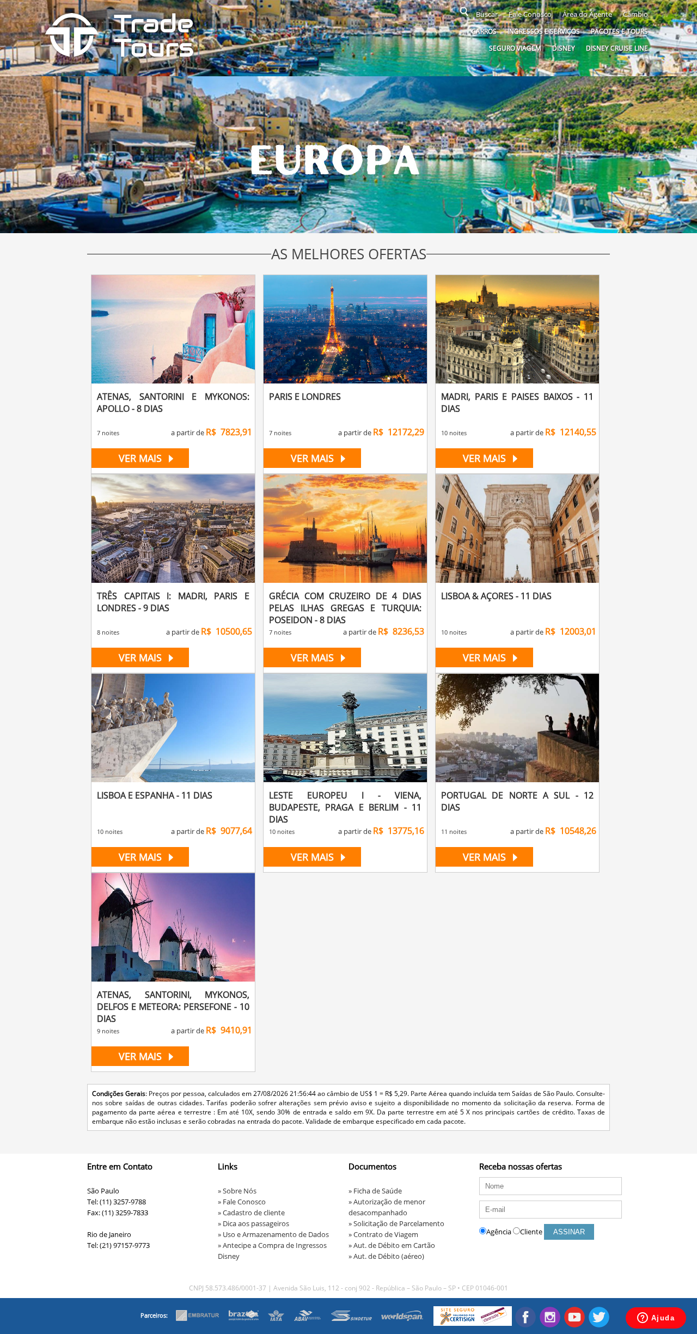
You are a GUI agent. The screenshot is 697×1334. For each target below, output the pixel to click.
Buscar (487, 14)
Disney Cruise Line (617, 48)
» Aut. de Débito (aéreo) (386, 1256)
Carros (484, 31)
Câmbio (635, 14)
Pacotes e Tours (619, 31)
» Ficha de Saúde (375, 1191)
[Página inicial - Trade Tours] (119, 56)
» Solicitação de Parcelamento (396, 1223)
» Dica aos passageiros (253, 1223)
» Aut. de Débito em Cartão (391, 1245)
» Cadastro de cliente (251, 1212)
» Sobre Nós (237, 1191)
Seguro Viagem (515, 48)
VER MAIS (140, 458)
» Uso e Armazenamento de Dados (273, 1234)
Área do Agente (587, 14)
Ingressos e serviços (544, 31)
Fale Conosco (530, 14)
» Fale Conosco (242, 1202)
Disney (563, 48)
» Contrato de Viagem (383, 1234)
